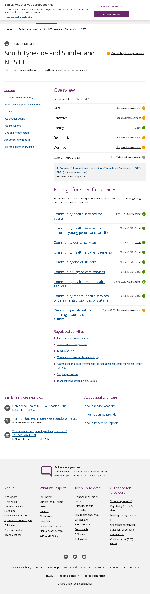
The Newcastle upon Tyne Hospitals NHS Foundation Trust (39, 433)
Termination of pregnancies (72, 344)
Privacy (49, 575)
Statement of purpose (122, 529)
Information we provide (100, 414)
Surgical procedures (67, 374)
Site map (53, 567)
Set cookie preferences (112, 6)
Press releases (82, 524)
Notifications (117, 534)
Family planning (65, 350)
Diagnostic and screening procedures (77, 380)
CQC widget (81, 539)
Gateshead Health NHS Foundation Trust (40, 406)
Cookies (100, 567)
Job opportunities (94, 575)
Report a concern (68, 575)
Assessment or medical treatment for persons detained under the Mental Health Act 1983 (99, 366)
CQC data (80, 534)
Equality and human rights (18, 520)
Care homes (46, 497)
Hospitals (45, 521)
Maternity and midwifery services (74, 338)
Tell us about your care (67, 467)
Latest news (81, 519)
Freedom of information (124, 567)
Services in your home (51, 501)
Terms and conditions (77, 567)
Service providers (49, 535)
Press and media (13, 530)
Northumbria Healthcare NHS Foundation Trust (44, 419)
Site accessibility (21, 567)
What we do (10, 501)
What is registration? (121, 501)
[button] (125, 53)
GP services (46, 516)
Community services (50, 526)
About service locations (99, 406)
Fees (112, 520)
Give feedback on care (16, 515)
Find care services (27, 29)
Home (9, 29)
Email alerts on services (87, 514)
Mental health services (51, 530)
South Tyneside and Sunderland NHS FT (64, 29)
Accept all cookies (111, 14)
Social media (81, 529)
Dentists (44, 511)
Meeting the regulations (123, 515)
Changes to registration (123, 524)
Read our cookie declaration (19, 17)
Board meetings (12, 535)
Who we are (10, 497)
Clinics (43, 506)
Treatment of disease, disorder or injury (78, 357)
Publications (10, 525)
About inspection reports (101, 423)
